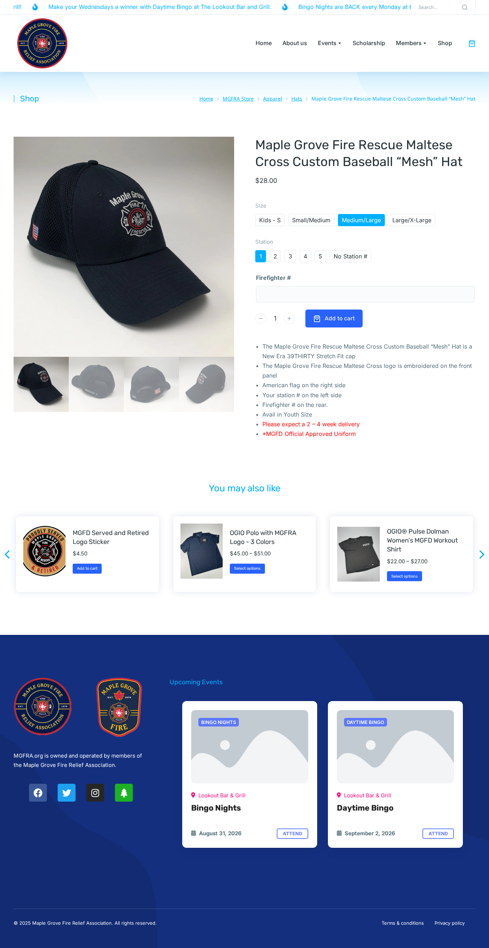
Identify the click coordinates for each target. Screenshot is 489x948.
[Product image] (44, 551)
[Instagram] (95, 793)
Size (260, 205)
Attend (292, 833)
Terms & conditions (403, 923)
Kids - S (270, 220)
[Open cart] (471, 43)
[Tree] (124, 793)
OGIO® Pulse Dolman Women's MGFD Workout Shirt (422, 540)
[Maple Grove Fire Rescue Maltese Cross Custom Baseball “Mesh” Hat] (249, 746)
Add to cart (340, 318)
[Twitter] (67, 793)
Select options (247, 568)
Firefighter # (273, 277)
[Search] (464, 7)
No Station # (350, 256)
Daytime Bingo (365, 808)
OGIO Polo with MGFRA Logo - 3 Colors (263, 537)
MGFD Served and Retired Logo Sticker (111, 537)
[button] (7, 554)
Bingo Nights (216, 808)
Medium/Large (361, 220)
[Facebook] (38, 793)
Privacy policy (450, 923)
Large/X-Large (411, 220)
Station (264, 241)
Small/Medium (311, 220)
